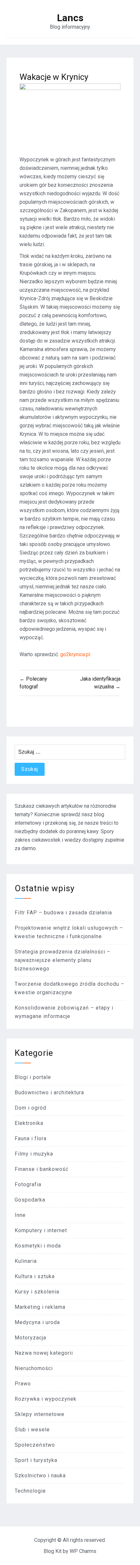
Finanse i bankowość (41, 1169)
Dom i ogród (30, 1108)
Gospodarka (30, 1200)
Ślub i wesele (32, 1429)
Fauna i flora (31, 1138)
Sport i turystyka (36, 1460)
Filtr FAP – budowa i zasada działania (63, 912)
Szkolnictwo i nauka (40, 1475)
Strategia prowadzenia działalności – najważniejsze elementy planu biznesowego (62, 960)
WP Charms (83, 1551)
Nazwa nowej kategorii (44, 1353)
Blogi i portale (33, 1077)
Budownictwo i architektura (49, 1092)
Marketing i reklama (40, 1307)
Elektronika (29, 1123)
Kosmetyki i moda (38, 1246)
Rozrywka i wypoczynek (46, 1399)
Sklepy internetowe (39, 1414)
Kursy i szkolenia (37, 1292)
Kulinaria (26, 1261)
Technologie (30, 1491)
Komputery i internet (41, 1230)
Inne (20, 1215)
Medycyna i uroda (37, 1322)
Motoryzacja (30, 1338)
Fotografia (28, 1184)
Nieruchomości (34, 1368)
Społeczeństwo (35, 1445)
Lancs (70, 18)
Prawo (23, 1383)
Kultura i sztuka (35, 1276)
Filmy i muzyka (34, 1154)
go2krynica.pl (75, 654)
